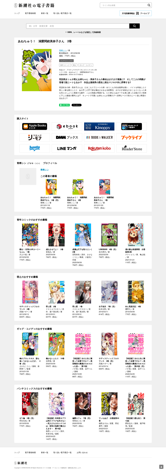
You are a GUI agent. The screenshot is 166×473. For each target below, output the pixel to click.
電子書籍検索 (30, 13)
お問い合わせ (82, 452)
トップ (17, 13)
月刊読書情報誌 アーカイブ (135, 13)
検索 (149, 5)
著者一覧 (44, 13)
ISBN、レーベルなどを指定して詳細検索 (84, 32)
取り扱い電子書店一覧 (62, 13)
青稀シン (62, 50)
